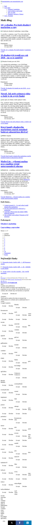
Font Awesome (18, 279)
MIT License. (11, 279)
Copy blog (7, 7)
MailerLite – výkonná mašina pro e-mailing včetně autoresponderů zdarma (14, 163)
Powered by (9, 282)
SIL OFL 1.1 (4, 281)
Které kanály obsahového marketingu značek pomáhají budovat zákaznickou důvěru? (14, 129)
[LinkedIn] (28, 523)
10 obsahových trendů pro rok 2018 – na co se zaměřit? (14, 56)
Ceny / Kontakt (8, 16)
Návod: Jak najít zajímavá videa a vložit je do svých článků (15, 94)
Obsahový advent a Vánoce (15, 14)
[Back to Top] (1, 276)
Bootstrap (3, 278)
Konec (6, 254)
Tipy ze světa (11, 12)
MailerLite (27, 179)
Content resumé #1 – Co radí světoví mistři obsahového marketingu (16, 206)
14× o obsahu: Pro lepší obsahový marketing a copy (16, 26)
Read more (27, 294)
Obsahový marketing (14, 9)
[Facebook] (20, 523)
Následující (7, 253)
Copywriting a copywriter (15, 11)
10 (5, 251)
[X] (12, 523)
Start (5, 6)
